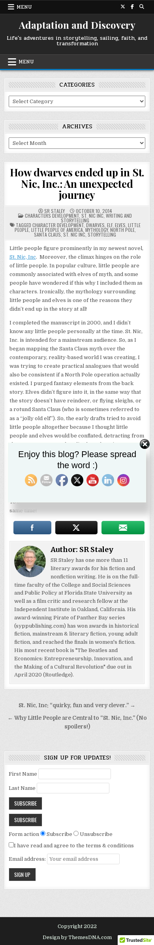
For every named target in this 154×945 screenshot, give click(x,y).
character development (58, 225)
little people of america (57, 229)
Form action (24, 834)
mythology (96, 229)
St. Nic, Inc (22, 257)
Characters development (52, 215)
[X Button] (123, 7)
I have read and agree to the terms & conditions (74, 846)
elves (120, 225)
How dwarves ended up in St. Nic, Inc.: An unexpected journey (77, 183)
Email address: (28, 859)
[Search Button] (142, 7)
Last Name (22, 788)
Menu (24, 7)
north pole (122, 229)
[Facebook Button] (132, 7)
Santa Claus (47, 234)
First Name (23, 774)
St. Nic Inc (92, 215)
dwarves (95, 225)
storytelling (102, 234)
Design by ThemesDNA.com (77, 937)
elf (110, 225)
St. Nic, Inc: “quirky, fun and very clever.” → (77, 705)
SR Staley (54, 211)
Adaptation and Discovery (77, 25)
